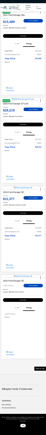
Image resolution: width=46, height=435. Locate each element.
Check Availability (33, 20)
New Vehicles (6, 405)
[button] (40, 189)
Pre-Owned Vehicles (9, 408)
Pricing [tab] (29, 44)
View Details (23, 36)
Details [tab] (17, 44)
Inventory (6, 400)
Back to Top (40, 369)
